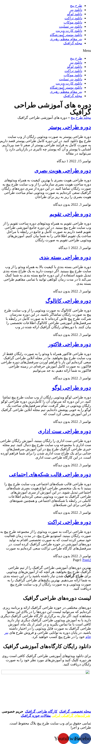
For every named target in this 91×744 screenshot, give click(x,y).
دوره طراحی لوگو (71, 388)
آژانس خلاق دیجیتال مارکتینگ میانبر (44, 727)
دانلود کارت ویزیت (69, 30)
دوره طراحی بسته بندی (65, 257)
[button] (45, 51)
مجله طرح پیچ (81, 117)
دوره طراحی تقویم (70, 214)
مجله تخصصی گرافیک (75, 711)
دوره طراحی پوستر (69, 127)
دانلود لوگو (74, 14)
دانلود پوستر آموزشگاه (66, 35)
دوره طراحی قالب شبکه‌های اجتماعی (50, 474)
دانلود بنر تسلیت (70, 26)
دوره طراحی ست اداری (64, 431)
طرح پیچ (76, 5)
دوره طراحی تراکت (69, 522)
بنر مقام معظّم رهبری (66, 39)
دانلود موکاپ (73, 22)
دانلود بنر (76, 10)
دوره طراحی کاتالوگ (68, 301)
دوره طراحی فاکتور (69, 344)
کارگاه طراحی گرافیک (41, 711)
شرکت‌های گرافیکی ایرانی (71, 715)
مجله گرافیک (72, 43)
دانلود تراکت (73, 18)
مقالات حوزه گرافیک (36, 715)
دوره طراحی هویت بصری (62, 170)
